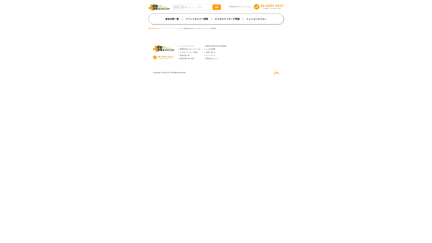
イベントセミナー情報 (197, 19)
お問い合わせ (210, 52)
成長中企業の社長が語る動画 (216, 46)
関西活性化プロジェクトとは (240, 7)
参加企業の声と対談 (187, 58)
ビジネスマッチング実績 (227, 19)
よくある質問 (210, 49)
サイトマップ (210, 55)
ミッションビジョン (256, 19)
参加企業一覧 (172, 19)
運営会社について (212, 58)
